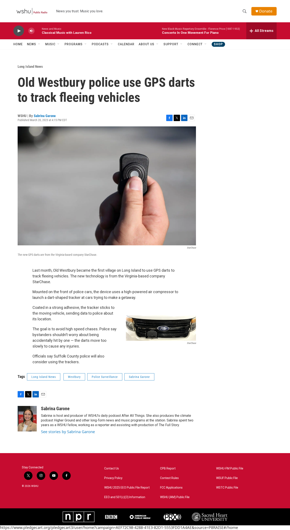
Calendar (126, 44)
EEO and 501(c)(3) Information (124, 497)
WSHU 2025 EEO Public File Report (127, 487)
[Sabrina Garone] (27, 418)
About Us (146, 44)
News (31, 44)
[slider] (38, 30)
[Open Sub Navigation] (39, 44)
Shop (218, 44)
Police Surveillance (105, 377)
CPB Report (168, 468)
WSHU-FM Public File (229, 468)
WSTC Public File (227, 487)
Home (18, 44)
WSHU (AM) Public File (175, 497)
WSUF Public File (227, 478)
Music (50, 44)
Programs (74, 44)
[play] (18, 30)
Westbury (74, 377)
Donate (265, 11)
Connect (195, 44)
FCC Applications (171, 487)
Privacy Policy (113, 478)
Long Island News (30, 66)
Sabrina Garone (45, 116)
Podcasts (100, 44)
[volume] (31, 31)
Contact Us (111, 468)
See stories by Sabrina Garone (68, 431)
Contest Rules (169, 478)
